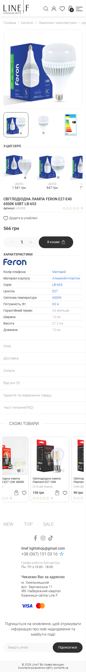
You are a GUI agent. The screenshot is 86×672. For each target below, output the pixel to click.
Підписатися (67, 647)
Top (28, 524)
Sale (48, 524)
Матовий (59, 272)
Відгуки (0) (11, 383)
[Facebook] (35, 538)
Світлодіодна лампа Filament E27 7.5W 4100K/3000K (60, 480)
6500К (57, 297)
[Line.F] (16, 8)
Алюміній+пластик (66, 278)
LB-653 (57, 285)
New (8, 524)
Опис (7, 346)
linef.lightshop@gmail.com (43, 548)
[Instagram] (43, 538)
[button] (79, 9)
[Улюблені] (62, 8)
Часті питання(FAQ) (18, 407)
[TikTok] (50, 538)
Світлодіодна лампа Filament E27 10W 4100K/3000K (19, 480)
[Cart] (30, 492)
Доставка (11, 358)
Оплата (9, 371)
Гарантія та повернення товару (27, 395)
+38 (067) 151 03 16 (39, 553)
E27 (55, 291)
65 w (55, 304)
